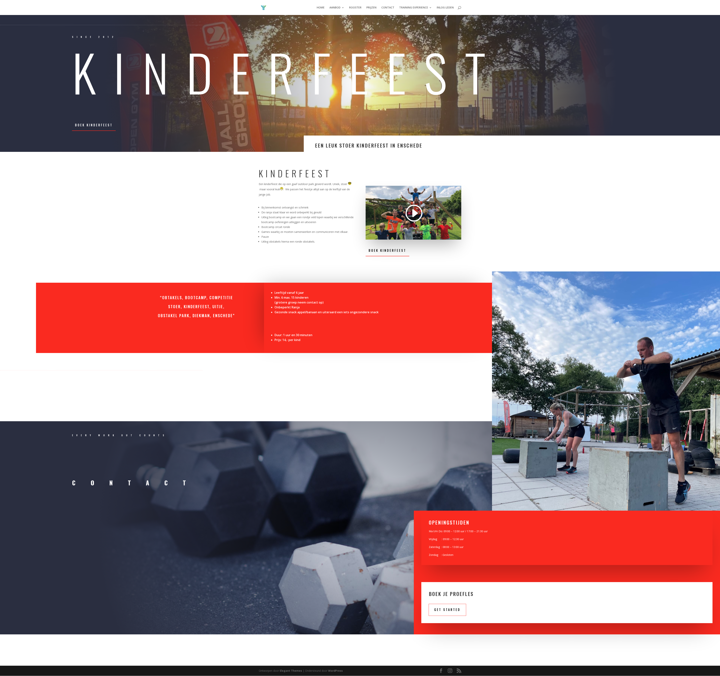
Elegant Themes (291, 670)
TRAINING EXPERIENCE (413, 7)
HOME (321, 7)
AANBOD (334, 7)
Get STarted (447, 609)
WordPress (335, 670)
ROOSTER (355, 7)
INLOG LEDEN (445, 7)
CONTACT (387, 7)
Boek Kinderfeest (94, 125)
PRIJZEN (371, 7)
